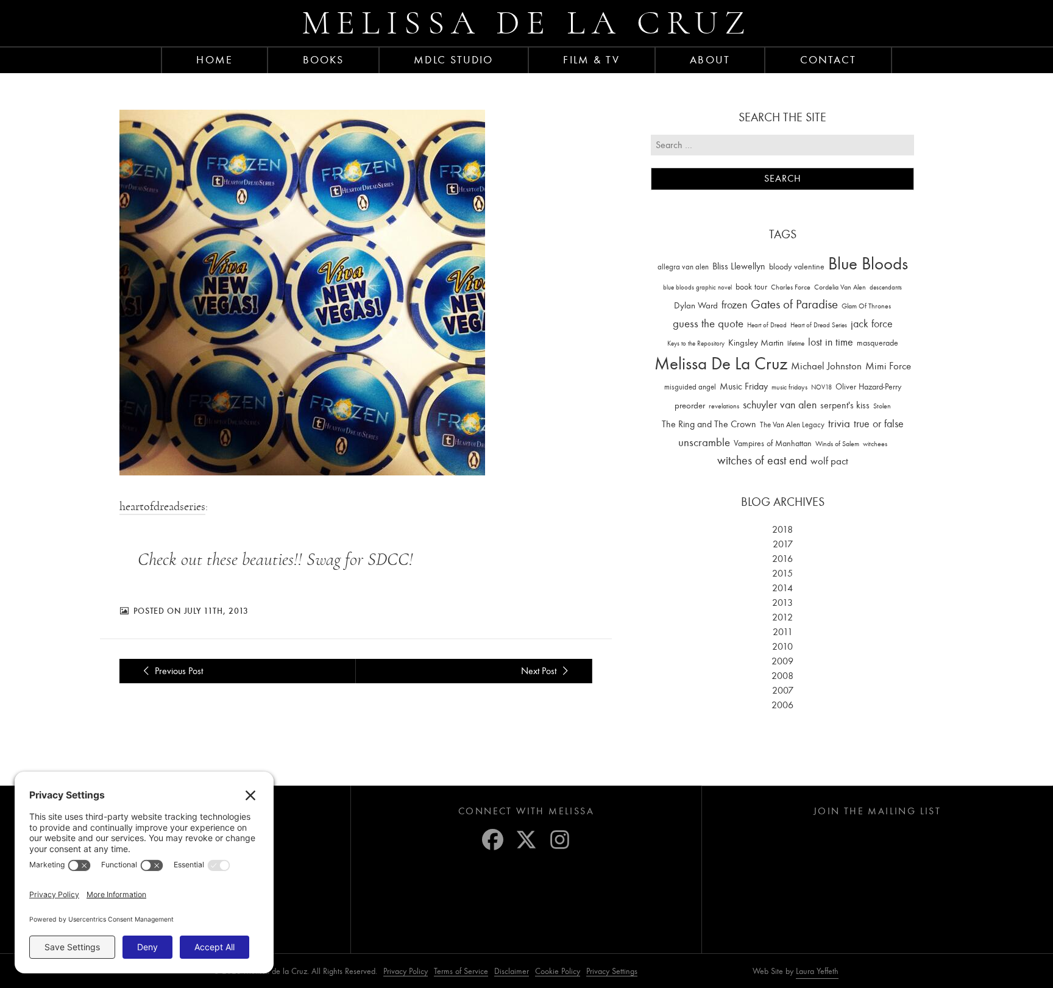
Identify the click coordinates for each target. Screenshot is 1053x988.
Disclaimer (511, 971)
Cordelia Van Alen (840, 287)
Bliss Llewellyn (738, 266)
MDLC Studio (453, 60)
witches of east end (762, 460)
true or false (879, 424)
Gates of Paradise (794, 304)
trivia (839, 423)
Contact (828, 60)
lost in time (830, 342)
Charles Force (790, 287)
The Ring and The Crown (709, 424)
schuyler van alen (780, 405)
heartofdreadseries (162, 506)
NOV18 (821, 387)
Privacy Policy (405, 971)
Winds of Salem (837, 444)
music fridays (789, 387)
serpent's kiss (845, 405)
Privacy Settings (611, 971)
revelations (724, 406)
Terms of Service (461, 971)
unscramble (704, 442)
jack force (872, 324)
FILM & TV (591, 60)
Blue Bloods (868, 264)
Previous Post (177, 671)
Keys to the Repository (696, 343)
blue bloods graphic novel (697, 287)
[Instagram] (559, 839)
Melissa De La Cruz (720, 364)
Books (323, 60)
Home (214, 60)
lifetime (795, 343)
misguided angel (690, 386)
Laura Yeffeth (817, 971)
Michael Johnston (826, 366)
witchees (875, 444)
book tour (751, 286)
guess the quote (708, 323)
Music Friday (744, 386)
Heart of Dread (767, 325)
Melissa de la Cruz (527, 23)
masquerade (877, 343)
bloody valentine (796, 266)
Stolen (882, 406)
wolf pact (829, 461)
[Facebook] (492, 839)
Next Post (540, 671)
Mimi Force (888, 366)
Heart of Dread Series (818, 325)
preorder (690, 405)
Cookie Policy (557, 971)
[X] (526, 839)
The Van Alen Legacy (792, 424)
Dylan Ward (696, 305)
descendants (886, 287)
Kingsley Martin (756, 342)
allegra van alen (683, 266)
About (710, 60)
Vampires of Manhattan (773, 443)
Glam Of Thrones (866, 306)
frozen (734, 305)
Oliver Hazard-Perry (868, 387)
